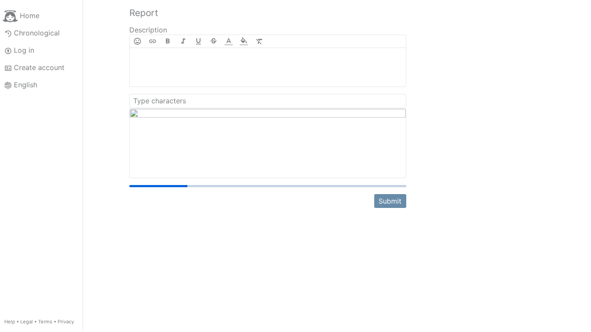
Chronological (37, 33)
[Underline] (198, 41)
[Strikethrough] (213, 41)
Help (9, 322)
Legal (26, 322)
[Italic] (183, 41)
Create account (39, 67)
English (25, 84)
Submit (390, 199)
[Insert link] (152, 41)
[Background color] (243, 41)
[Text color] (228, 41)
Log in (24, 50)
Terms (45, 322)
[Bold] (167, 41)
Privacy (66, 322)
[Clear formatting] (259, 41)
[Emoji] (137, 41)
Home (29, 15)
